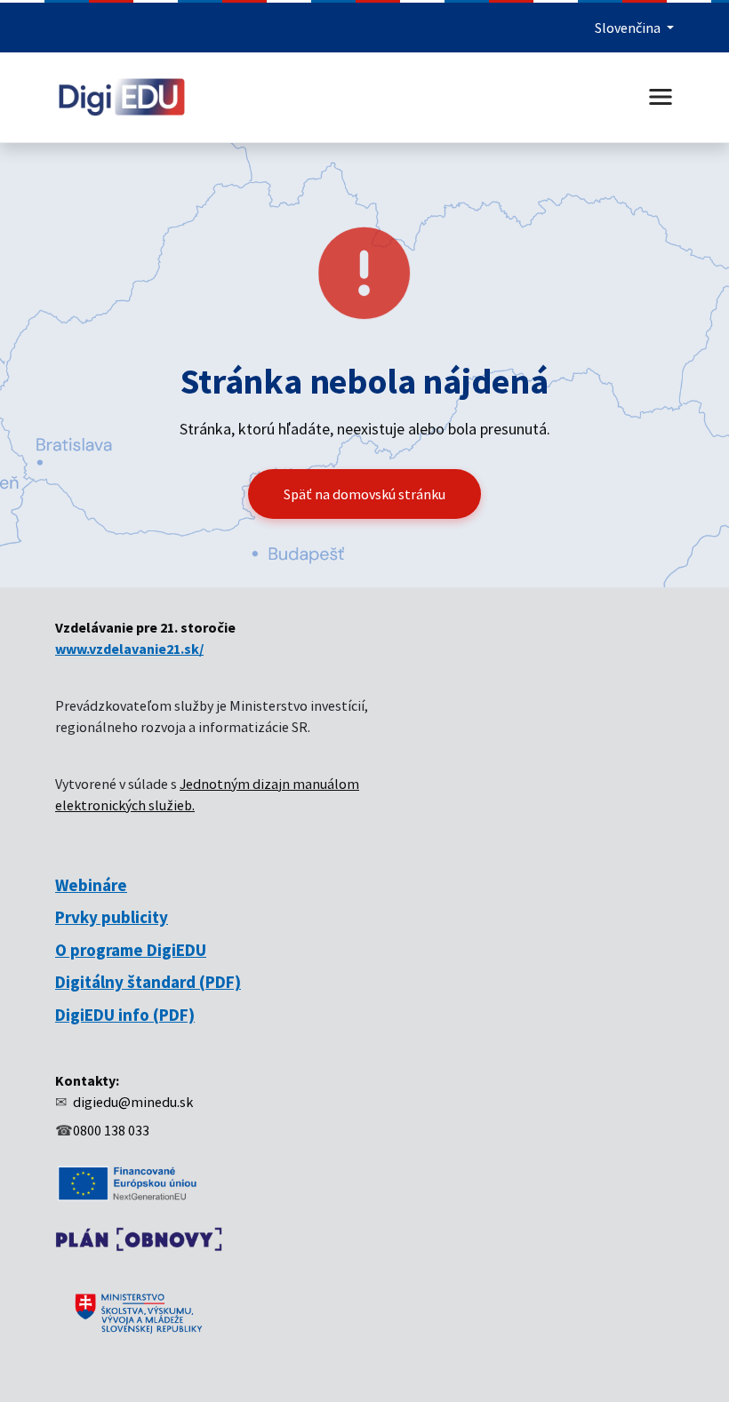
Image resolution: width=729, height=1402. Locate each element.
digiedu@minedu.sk (133, 1102)
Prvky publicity (111, 917)
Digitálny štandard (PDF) (148, 981)
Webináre (91, 885)
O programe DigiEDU (130, 949)
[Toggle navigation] (660, 97)
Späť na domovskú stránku (364, 494)
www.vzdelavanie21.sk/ (129, 648)
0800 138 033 (111, 1130)
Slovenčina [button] (629, 27)
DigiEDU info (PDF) (125, 1014)
